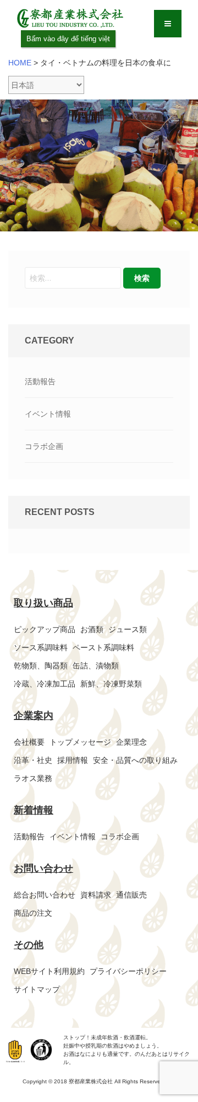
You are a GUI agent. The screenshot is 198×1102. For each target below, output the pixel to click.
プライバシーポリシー (128, 971)
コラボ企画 (44, 446)
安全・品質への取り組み (135, 760)
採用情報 (72, 760)
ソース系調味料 (41, 647)
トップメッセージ (80, 742)
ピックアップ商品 (44, 629)
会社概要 (29, 742)
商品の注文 (33, 913)
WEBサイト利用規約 (49, 971)
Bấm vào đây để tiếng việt (68, 39)
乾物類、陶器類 (41, 665)
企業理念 (131, 742)
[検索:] (73, 278)
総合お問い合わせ (44, 894)
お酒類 (91, 629)
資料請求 (95, 894)
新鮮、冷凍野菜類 (111, 683)
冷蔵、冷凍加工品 (44, 683)
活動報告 (40, 381)
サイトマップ (37, 989)
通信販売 (131, 894)
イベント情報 (48, 413)
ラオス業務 (33, 778)
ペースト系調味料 (103, 647)
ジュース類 (127, 629)
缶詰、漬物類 (96, 665)
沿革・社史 (33, 760)
